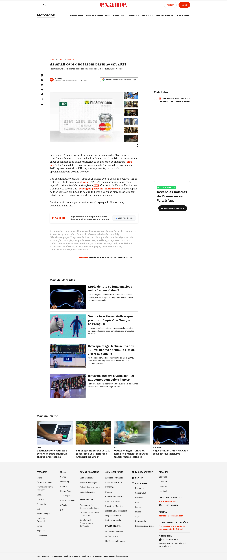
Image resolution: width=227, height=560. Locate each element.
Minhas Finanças (164, 15)
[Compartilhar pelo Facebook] (42, 80)
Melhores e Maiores (114, 531)
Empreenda (140, 521)
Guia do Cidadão (87, 478)
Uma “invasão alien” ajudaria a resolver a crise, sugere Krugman (174, 100)
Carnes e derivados (98, 234)
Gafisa (53, 243)
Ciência (63, 505)
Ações (59, 240)
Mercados (46, 15)
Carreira (40, 499)
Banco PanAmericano (78, 243)
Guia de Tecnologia (88, 482)
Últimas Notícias (44, 482)
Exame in (139, 488)
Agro (137, 516)
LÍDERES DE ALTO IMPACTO (45, 488)
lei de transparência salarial (115, 556)
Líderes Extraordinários (116, 511)
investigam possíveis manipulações (98, 188)
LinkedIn (163, 481)
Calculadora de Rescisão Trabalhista (89, 506)
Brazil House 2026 (113, 482)
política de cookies (72, 556)
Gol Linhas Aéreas (60, 249)
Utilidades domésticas (62, 246)
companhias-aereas (84, 240)
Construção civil (80, 249)
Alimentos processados (63, 234)
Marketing (64, 481)
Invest (60, 59)
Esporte (63, 486)
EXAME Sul (110, 487)
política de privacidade (92, 556)
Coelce (61, 243)
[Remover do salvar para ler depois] (42, 103)
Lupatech (112, 243)
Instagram (163, 486)
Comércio (82, 234)
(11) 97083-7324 (170, 539)
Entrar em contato (167, 501)
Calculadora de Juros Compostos (89, 514)
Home (52, 59)
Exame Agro (65, 491)
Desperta (139, 497)
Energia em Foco (112, 501)
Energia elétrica (105, 237)
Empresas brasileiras (101, 231)
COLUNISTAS (42, 535)
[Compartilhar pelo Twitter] (42, 94)
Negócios (41, 530)
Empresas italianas (119, 240)
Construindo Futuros (114, 496)
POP (62, 510)
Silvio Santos (98, 243)
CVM (96, 185)
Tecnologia (65, 496)
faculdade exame (144, 472)
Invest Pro (134, 15)
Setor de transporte (125, 231)
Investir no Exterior (114, 506)
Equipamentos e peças (88, 246)
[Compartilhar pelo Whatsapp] (42, 75)
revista (139, 478)
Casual (63, 477)
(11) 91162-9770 (170, 505)
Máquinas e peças (59, 237)
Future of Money (67, 500)
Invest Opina (119, 15)
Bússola (108, 492)
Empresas (82, 231)
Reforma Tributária (114, 478)
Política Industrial (113, 520)
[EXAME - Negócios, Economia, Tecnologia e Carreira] (113, 5)
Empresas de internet (82, 237)
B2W (52, 240)
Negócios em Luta (113, 515)
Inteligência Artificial (42, 519)
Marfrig (115, 234)
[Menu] (39, 5)
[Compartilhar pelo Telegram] (42, 89)
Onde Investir (183, 15)
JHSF (104, 246)
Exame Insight (43, 513)
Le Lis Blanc (114, 246)
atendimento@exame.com (171, 516)
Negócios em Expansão (115, 541)
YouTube (163, 477)
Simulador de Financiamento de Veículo (86, 523)
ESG (39, 509)
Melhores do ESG (112, 536)
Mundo (63, 472)
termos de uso (56, 556)
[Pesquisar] (44, 5)
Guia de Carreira (87, 492)
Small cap (101, 240)
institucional (43, 556)
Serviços (120, 237)
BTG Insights (76, 15)
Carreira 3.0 (140, 493)
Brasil (39, 495)
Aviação (68, 240)
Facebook (163, 491)
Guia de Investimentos (98, 15)
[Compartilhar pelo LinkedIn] (42, 84)
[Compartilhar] (136, 145)
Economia (41, 504)
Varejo (129, 237)
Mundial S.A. (126, 243)
